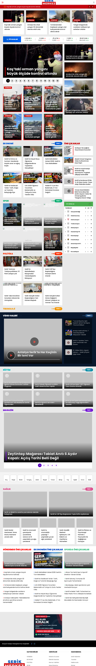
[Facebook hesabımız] (31, 629)
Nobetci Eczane (54, 642)
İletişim (73, 657)
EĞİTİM (29, 654)
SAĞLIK (29, 662)
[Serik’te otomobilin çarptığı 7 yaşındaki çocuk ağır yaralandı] (48, 508)
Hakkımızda (74, 648)
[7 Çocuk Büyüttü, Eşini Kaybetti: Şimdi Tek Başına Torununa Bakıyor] (68, 325)
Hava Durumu (53, 651)
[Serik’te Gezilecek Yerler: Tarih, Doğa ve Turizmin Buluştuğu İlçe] (12, 178)
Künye (73, 651)
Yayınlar (51, 657)
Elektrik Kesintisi (54, 645)
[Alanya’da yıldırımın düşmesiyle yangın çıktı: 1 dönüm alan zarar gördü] (53, 140)
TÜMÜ (58, 143)
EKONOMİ (30, 645)
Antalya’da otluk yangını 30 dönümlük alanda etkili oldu (24, 7)
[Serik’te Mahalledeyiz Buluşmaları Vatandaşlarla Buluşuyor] (32, 261)
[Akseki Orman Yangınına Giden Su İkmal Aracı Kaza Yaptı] (68, 162)
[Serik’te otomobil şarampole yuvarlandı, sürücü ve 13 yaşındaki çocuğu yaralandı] (29, 508)
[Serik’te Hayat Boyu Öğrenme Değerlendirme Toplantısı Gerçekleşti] (32, 151)
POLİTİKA (29, 648)
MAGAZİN (30, 657)
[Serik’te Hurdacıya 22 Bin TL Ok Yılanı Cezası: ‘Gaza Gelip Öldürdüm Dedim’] (68, 184)
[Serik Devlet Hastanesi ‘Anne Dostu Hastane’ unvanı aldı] (11, 508)
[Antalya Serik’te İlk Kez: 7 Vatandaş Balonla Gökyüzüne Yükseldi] (68, 335)
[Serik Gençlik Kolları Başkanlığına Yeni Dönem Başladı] (32, 288)
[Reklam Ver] (48, 623)
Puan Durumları (54, 654)
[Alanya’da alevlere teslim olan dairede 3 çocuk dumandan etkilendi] (12, 140)
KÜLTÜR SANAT (31, 660)
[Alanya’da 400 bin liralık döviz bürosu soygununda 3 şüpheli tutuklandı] (32, 111)
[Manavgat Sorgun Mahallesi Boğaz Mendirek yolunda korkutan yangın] (32, 140)
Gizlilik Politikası (76, 654)
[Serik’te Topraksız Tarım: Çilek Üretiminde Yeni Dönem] (68, 341)
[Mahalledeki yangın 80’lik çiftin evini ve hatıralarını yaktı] (53, 111)
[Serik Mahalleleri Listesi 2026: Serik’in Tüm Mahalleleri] (53, 151)
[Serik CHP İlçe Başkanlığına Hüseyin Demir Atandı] (53, 261)
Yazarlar (73, 645)
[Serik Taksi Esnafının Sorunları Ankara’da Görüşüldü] (12, 288)
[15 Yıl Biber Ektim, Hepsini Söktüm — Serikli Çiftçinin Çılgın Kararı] (68, 351)
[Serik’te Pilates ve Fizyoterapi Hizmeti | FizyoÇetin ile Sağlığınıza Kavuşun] (84, 508)
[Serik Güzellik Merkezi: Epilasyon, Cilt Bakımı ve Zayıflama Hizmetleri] (66, 508)
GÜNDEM (8, 20)
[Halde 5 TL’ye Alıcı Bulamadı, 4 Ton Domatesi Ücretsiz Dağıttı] (53, 178)
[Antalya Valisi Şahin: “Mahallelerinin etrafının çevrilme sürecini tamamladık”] (12, 111)
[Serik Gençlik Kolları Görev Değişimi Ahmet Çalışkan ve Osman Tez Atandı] (53, 288)
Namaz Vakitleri (54, 648)
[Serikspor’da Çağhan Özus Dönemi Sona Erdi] (68, 155)
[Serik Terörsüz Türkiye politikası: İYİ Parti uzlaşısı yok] (12, 261)
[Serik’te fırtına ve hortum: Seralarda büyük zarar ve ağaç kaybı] (12, 151)
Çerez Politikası (76, 660)
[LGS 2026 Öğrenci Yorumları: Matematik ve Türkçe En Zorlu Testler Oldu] (32, 178)
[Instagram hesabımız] (34, 629)
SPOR (28, 651)
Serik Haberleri (75, 642)
